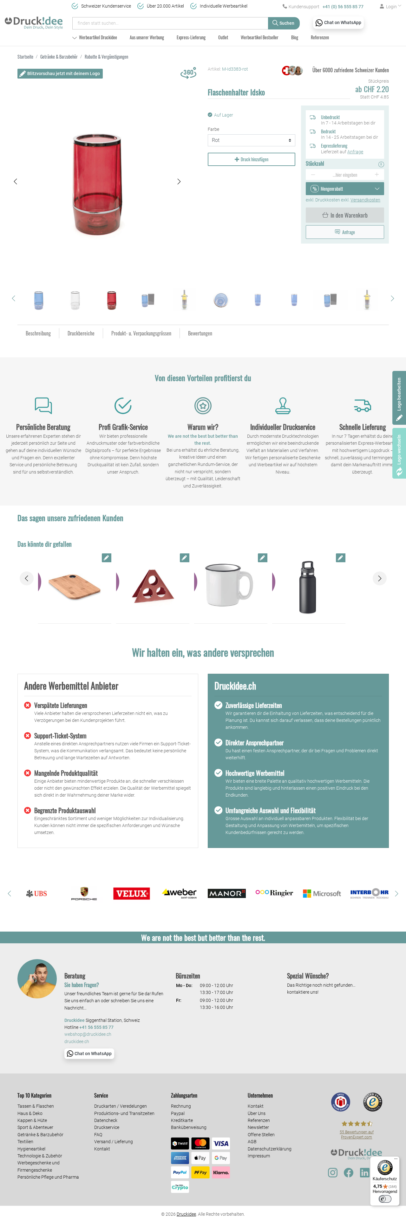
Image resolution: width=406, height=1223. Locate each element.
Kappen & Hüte (32, 1120)
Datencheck (105, 1120)
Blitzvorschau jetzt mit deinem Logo (63, 73)
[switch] (385, 1199)
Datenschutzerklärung (269, 1148)
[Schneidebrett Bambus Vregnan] (74, 587)
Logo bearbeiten (399, 394)
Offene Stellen (261, 1134)
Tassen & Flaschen (35, 1106)
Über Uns (256, 1113)
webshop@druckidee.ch (87, 1034)
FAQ (98, 1134)
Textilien (25, 1141)
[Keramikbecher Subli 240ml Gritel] (230, 587)
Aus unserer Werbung (147, 37)
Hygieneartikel (31, 1148)
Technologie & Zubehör (39, 1155)
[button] (15, 182)
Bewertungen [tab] (200, 333)
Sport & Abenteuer (35, 1127)
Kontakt (102, 1148)
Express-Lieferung (191, 37)
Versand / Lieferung (113, 1141)
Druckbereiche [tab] (81, 333)
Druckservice (106, 1127)
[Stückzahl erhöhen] (377, 174)
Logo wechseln (399, 450)
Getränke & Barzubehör (40, 1134)
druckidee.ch (76, 1041)
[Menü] (396, 1160)
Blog (294, 37)
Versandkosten (365, 199)
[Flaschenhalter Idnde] (152, 587)
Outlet (223, 37)
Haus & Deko (30, 1113)
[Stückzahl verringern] (313, 174)
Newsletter (258, 1127)
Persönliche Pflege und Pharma (48, 1177)
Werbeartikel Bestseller (259, 37)
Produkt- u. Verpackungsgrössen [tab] (141, 333)
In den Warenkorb (349, 215)
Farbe (213, 129)
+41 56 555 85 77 (96, 1027)
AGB (252, 1141)
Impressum (259, 1155)
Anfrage (355, 151)
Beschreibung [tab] (38, 333)
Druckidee (186, 1214)
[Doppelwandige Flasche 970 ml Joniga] (308, 587)
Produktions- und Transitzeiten (124, 1113)
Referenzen (320, 37)
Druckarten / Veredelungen (120, 1106)
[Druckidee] (34, 20)
